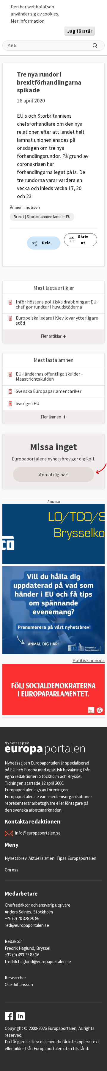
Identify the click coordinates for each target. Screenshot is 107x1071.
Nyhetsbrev (16, 858)
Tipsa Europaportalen (76, 858)
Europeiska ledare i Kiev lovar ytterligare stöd (57, 320)
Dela (46, 242)
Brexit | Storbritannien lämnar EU (42, 216)
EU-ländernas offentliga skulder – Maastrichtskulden (50, 376)
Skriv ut (83, 240)
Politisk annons (89, 660)
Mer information (28, 21)
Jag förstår (79, 31)
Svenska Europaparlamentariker (48, 391)
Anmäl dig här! (53, 474)
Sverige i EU (27, 403)
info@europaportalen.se (38, 833)
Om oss (11, 870)
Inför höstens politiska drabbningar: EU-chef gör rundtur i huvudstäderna (57, 304)
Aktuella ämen (41, 858)
